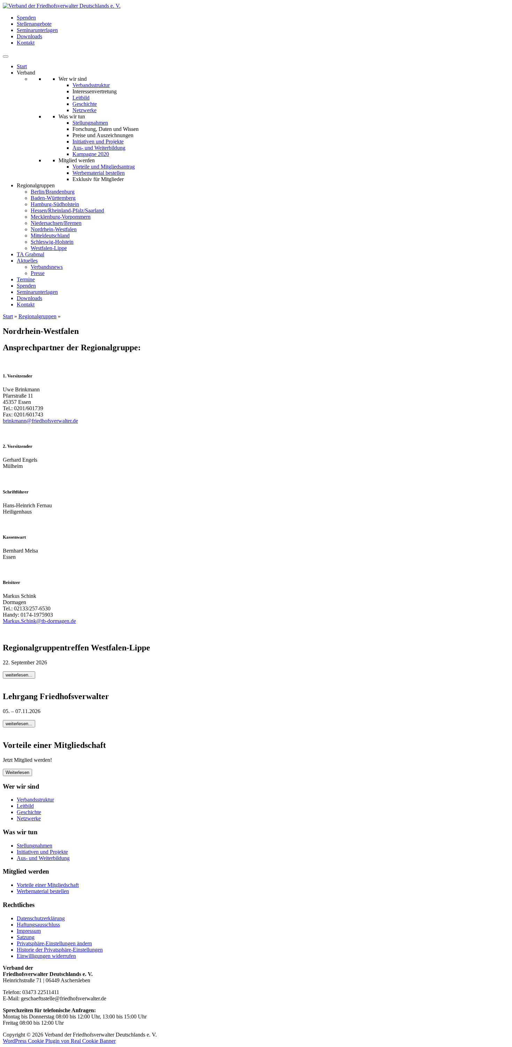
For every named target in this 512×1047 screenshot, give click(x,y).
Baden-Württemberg (53, 198)
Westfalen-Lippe (49, 248)
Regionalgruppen (37, 316)
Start (22, 66)
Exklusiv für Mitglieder (98, 179)
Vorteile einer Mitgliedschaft (48, 885)
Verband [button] (26, 73)
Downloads (29, 36)
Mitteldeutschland (50, 236)
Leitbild (81, 98)
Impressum (29, 931)
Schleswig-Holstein (52, 242)
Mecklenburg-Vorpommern (61, 217)
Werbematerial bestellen (98, 173)
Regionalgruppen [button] (36, 185)
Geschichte (84, 104)
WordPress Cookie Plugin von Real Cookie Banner (59, 1041)
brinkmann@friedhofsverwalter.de (40, 421)
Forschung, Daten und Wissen (105, 129)
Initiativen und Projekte (98, 141)
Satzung (25, 937)
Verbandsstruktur (91, 85)
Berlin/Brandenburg (53, 192)
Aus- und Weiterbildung (98, 148)
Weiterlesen (17, 772)
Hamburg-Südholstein (55, 204)
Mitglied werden (77, 160)
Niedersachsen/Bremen (56, 223)
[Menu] (5, 56)
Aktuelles (27, 261)
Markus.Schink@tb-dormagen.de (39, 621)
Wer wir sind (73, 79)
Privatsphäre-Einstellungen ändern (54, 943)
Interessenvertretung (94, 91)
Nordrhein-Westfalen (54, 229)
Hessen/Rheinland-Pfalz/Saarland (67, 210)
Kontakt (25, 43)
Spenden (26, 18)
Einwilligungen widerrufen (46, 956)
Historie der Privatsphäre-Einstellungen (60, 950)
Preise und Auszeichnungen (102, 135)
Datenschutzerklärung (41, 918)
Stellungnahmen (90, 123)
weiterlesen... (19, 675)
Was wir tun (72, 116)
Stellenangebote (34, 24)
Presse (38, 273)
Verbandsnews (47, 267)
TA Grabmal (30, 254)
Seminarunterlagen (37, 30)
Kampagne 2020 (90, 154)
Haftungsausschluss (38, 925)
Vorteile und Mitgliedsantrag (103, 167)
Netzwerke (84, 110)
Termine (26, 279)
